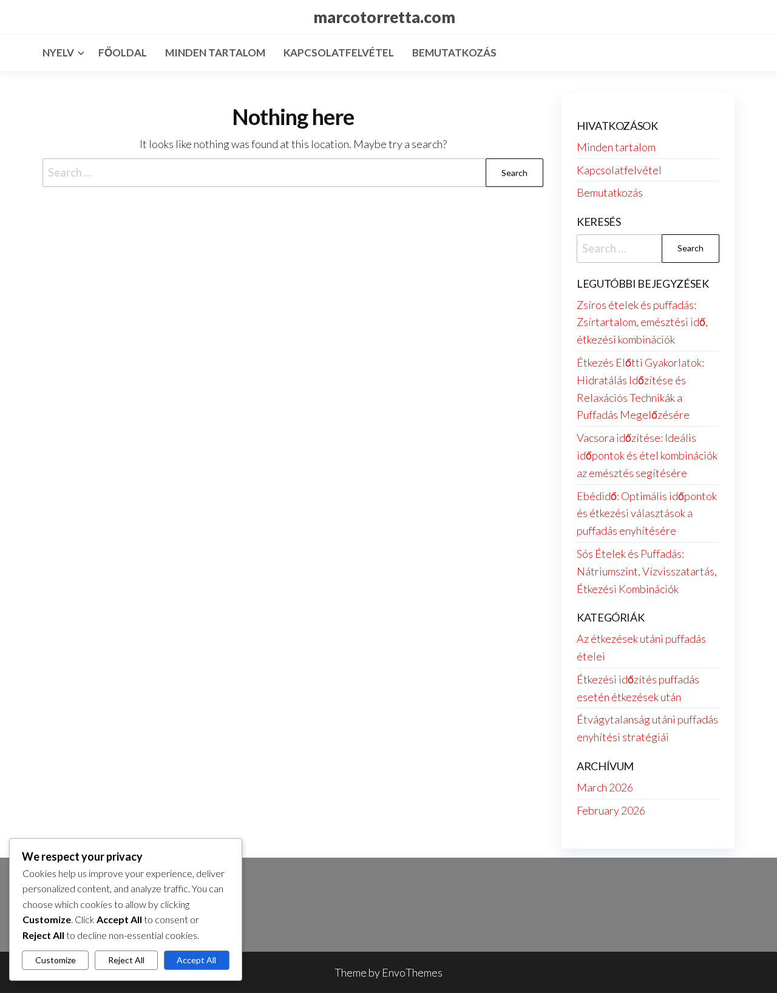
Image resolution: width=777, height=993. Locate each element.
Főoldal (122, 52)
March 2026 (605, 787)
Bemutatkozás (454, 52)
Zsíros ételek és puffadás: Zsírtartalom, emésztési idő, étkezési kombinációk (642, 322)
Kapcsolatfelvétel (338, 52)
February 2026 (611, 810)
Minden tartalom (215, 52)
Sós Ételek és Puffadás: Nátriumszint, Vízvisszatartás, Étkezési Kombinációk (647, 571)
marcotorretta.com (384, 17)
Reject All (126, 960)
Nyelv (58, 52)
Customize (55, 960)
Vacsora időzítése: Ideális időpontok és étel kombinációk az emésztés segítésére (647, 455)
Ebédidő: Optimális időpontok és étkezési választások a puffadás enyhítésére (647, 513)
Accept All (196, 960)
